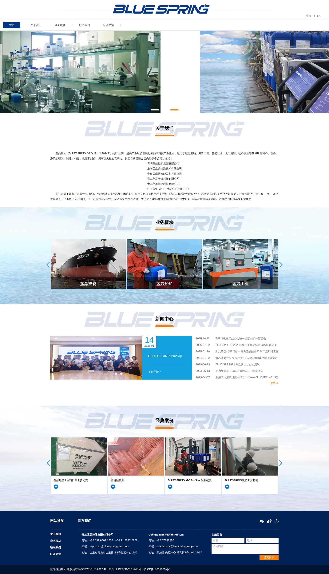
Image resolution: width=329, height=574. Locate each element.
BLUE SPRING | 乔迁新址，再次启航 (228, 364)
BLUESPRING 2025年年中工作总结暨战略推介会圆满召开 (234, 345)
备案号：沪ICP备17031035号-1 (152, 569)
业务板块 (60, 25)
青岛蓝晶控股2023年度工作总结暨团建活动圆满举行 (237, 357)
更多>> (274, 383)
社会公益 (108, 25)
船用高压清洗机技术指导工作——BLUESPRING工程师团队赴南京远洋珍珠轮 (235, 378)
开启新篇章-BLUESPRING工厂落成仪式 (229, 370)
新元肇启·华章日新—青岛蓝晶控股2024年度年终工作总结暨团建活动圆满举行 (235, 352)
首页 (11, 25)
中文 (308, 15)
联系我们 (84, 25)
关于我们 (36, 25)
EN (318, 15)
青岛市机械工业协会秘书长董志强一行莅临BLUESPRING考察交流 (229, 339)
